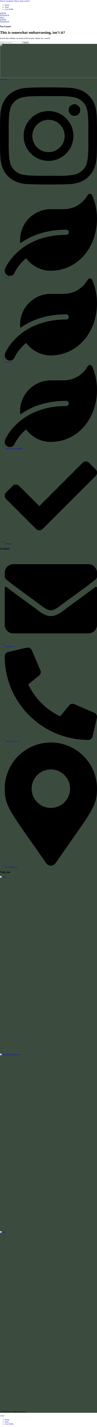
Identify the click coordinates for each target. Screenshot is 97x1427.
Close (2, 1416)
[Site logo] (3, 13)
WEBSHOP (4, 15)
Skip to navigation (7, 1)
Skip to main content (21, 1)
